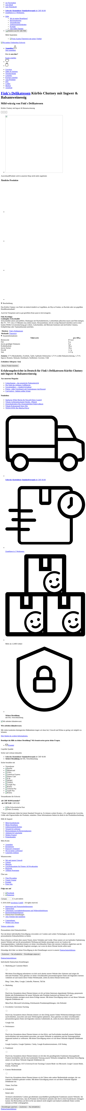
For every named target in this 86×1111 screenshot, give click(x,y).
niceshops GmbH (17, 903)
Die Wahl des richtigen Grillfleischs (17, 385)
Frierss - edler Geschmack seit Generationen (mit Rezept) (25, 389)
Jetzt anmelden (10, 50)
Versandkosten (15, 22)
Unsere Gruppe (10, 880)
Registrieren (9, 847)
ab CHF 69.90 (25, 11)
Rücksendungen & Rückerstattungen (18, 831)
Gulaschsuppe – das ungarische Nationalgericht (22, 383)
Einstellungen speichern (9, 1107)
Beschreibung (8, 303)
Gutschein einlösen (12, 853)
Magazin (8, 864)
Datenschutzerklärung (67, 950)
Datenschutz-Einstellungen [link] (14, 915)
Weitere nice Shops (12, 922)
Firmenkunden (10, 837)
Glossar (8, 862)
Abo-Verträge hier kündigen (15, 917)
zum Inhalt (9, 5)
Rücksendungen (15, 20)
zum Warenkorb (11, 7)
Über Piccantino (11, 878)
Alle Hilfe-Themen (16, 29)
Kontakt (13, 27)
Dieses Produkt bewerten (10, 366)
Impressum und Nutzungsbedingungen (19, 906)
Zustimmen (5, 954)
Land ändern (18, 899)
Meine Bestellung (11, 825)
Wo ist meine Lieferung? (14, 851)
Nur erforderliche (16, 954)
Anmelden (9, 845)
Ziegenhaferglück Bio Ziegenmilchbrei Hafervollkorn (24, 404)
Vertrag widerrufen (7, 926)
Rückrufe (8, 868)
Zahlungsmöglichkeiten (18, 25)
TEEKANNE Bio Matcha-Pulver (17, 408)
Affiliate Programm (12, 870)
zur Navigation (10, 3)
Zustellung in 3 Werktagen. (15, 13)
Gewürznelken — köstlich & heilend (18, 387)
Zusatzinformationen (10, 336)
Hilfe (7, 16)
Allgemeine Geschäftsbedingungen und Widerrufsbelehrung (26, 911)
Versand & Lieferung (12, 829)
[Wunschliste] (7, 62)
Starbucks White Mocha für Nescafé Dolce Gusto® (23, 400)
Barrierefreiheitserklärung (14, 913)
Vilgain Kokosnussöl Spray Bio (16, 406)
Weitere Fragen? (11, 835)
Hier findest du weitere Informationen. (14, 736)
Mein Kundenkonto (12, 823)
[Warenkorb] (45, 65)
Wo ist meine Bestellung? (19, 18)
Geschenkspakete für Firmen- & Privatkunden (21, 866)
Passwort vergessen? (12, 849)
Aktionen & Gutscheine (13, 833)
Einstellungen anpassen (32, 954)
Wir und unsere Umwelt (13, 860)
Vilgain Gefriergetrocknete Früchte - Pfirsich (21, 402)
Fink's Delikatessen (15, 93)
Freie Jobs (9, 884)
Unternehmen (10, 920)
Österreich (13, 333)
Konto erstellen (10, 58)
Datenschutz (9, 909)
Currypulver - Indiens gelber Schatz (18, 391)
